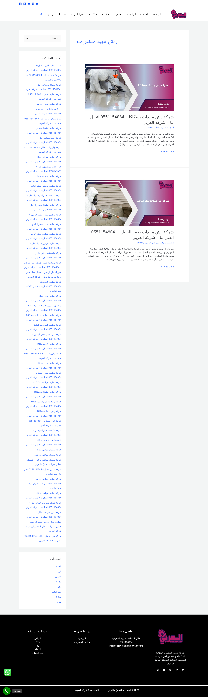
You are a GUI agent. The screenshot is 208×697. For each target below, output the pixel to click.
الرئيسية (157, 14)
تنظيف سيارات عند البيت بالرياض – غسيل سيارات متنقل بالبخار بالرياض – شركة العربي (43, 526)
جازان (58, 581)
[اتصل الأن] (7, 691)
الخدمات (144, 14)
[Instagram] (33, 3)
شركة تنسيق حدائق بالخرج (49, 449)
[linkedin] (24, 3)
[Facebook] (20, 3)
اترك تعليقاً (169, 127)
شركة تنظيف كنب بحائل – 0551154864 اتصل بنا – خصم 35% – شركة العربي (43, 286)
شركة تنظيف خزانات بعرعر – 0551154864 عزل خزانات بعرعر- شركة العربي (45, 483)
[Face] (164, 670)
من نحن (51, 14)
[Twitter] (37, 3)
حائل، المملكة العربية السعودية (126, 638)
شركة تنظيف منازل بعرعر (49, 104)
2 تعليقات (169, 242)
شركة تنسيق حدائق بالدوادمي (47, 454)
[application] (128, 14)
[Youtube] (29, 3)
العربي (160, 242)
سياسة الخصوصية (82, 642)
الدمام (119, 14)
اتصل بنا (63, 14)
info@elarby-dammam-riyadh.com (126, 645)
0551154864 (126, 642)
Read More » (167, 151)
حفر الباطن (79, 14)
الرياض (132, 14)
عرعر (58, 602)
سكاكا (94, 14)
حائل (107, 14)
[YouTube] (177, 670)
